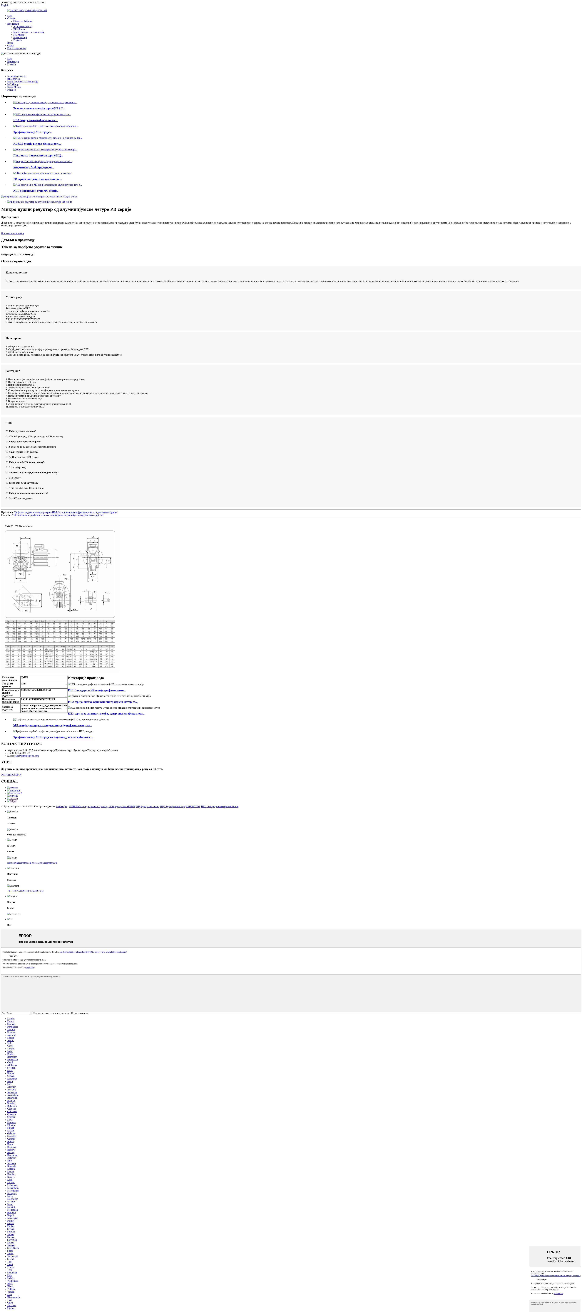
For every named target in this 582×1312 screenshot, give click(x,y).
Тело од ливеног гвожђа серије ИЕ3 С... (39, 108)
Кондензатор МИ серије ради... (33, 167)
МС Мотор (19, 34)
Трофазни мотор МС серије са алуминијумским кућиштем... (53, 737)
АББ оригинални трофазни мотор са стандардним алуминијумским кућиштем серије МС (58, 515)
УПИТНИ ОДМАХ (11, 775)
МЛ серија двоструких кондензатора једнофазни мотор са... (52, 725)
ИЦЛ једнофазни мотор (172, 806)
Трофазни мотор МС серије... (32, 132)
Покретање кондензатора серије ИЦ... (38, 155)
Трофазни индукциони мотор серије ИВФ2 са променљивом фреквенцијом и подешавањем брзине (65, 512)
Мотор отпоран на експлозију (28, 32)
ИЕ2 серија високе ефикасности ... (35, 120)
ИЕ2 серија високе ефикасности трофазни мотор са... (103, 701)
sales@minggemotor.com (19, 863)
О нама (11, 18)
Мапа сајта (61, 806)
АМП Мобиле (76, 806)
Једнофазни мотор (22, 26)
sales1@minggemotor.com (44, 863)
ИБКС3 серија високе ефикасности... (37, 143)
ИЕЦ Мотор (19, 29)
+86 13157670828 (16, 891)
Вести (10, 43)
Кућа (9, 15)
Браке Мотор (20, 37)
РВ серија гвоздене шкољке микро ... (37, 179)
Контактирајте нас (16, 48)
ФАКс (10, 45)
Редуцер (17, 40)
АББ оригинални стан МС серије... (36, 190)
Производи (13, 23)
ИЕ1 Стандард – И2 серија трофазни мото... (97, 690)
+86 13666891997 (34, 891)
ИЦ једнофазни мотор (147, 806)
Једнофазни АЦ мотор (95, 806)
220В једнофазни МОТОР (122, 806)
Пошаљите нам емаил (12, 233)
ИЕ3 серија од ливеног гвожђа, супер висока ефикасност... (106, 713)
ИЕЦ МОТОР (193, 806)
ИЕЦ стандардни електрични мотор (219, 806)
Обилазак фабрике (22, 21)
